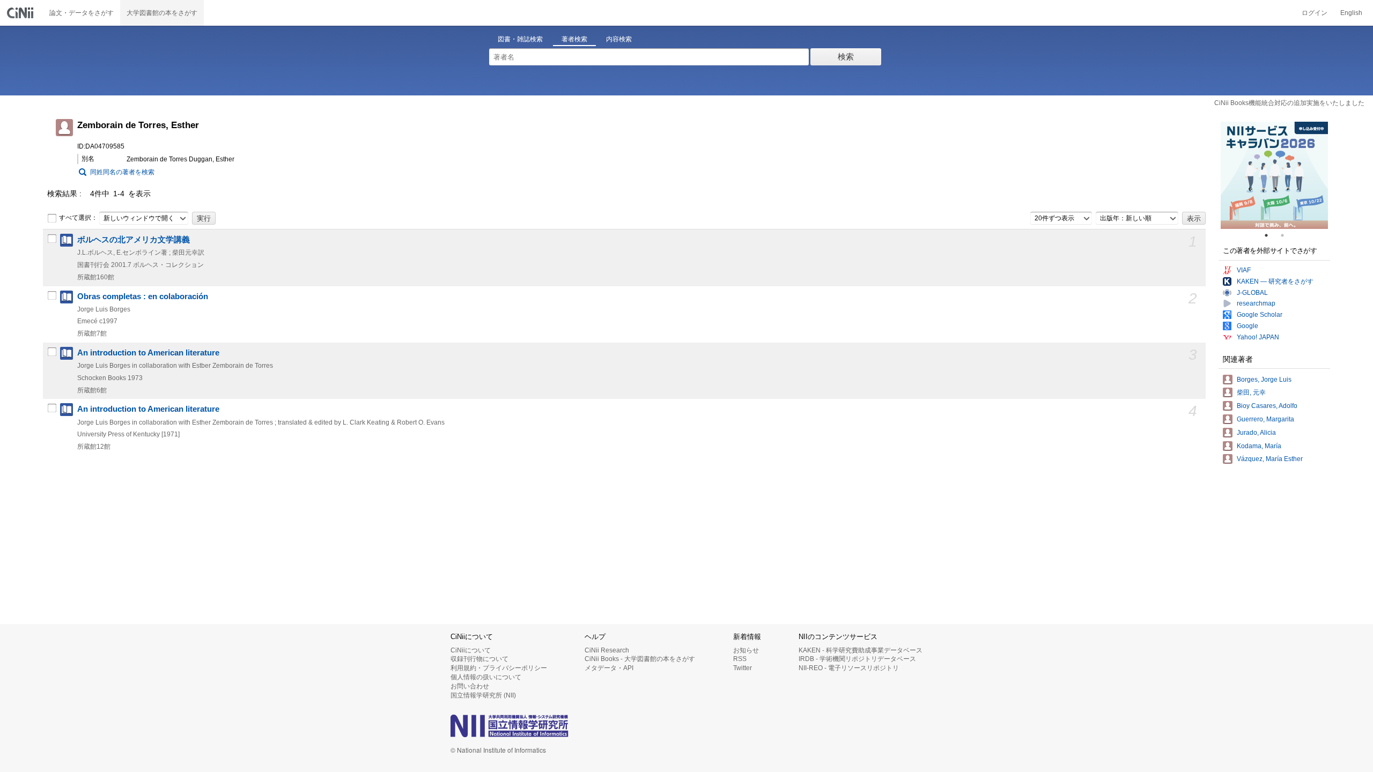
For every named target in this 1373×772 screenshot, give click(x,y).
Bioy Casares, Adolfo (1267, 406)
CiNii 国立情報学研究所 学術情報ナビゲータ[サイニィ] (21, 13)
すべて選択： (78, 217)
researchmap (1256, 303)
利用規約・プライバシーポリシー (499, 668)
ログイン (1314, 13)
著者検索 (574, 39)
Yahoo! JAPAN (1258, 337)
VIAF (1244, 270)
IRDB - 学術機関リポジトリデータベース (857, 659)
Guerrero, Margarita (1265, 419)
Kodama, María (1259, 446)
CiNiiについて (471, 650)
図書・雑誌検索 (520, 39)
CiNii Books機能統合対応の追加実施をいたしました (1289, 103)
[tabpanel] (1274, 175)
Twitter (742, 668)
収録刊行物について (479, 659)
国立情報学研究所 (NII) (483, 695)
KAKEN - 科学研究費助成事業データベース (860, 650)
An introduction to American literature (148, 352)
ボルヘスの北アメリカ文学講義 (133, 239)
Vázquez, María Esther (1270, 459)
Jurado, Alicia (1256, 432)
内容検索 (619, 39)
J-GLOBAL (1252, 292)
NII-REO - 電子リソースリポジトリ (849, 668)
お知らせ (746, 650)
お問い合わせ (470, 686)
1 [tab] (1270, 235)
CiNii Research (607, 650)
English (1351, 13)
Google (1247, 326)
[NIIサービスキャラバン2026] (1274, 175)
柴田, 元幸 (1251, 392)
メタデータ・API (609, 668)
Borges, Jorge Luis (1264, 379)
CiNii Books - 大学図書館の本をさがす (640, 659)
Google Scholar (1259, 314)
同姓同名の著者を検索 (122, 172)
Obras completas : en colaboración (142, 296)
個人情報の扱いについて (486, 677)
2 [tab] (1286, 235)
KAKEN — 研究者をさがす (1275, 281)
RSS (740, 659)
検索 (846, 56)
